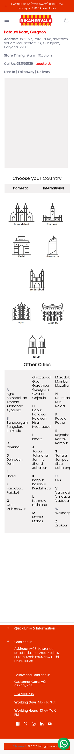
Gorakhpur (40, 385)
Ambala (13, 402)
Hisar (36, 422)
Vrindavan (63, 496)
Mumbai (61, 381)
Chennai (13, 447)
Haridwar (39, 414)
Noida (60, 406)
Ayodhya (14, 410)
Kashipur (39, 484)
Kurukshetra (41, 488)
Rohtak (60, 439)
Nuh (58, 402)
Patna (60, 422)
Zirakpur (61, 525)
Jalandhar (40, 455)
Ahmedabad (17, 398)
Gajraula (39, 398)
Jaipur (37, 451)
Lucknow (39, 500)
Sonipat (61, 459)
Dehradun (15, 459)
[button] (66, 20)
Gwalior (38, 393)
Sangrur (61, 455)
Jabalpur (39, 467)
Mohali (37, 521)
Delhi (10, 463)
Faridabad (15, 488)
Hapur (37, 410)
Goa (35, 381)
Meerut (37, 517)
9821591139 (24, 63)
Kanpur (38, 480)
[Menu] (6, 20)
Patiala (60, 418)
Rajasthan (63, 435)
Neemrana (63, 398)
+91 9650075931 (30, 683)
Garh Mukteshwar (16, 506)
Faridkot (13, 492)
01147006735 (24, 694)
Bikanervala (20, 746)
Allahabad (15, 406)
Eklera (11, 476)
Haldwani (39, 418)
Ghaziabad (41, 377)
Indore (37, 439)
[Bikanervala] (36, 20)
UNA (58, 480)
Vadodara (63, 500)
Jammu (38, 459)
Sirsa (59, 463)
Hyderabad (41, 426)
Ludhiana (39, 504)
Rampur (61, 443)
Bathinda (14, 430)
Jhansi (37, 463)
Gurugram (40, 389)
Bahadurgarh (17, 422)
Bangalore (15, 426)
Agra (10, 393)
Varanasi (62, 492)
